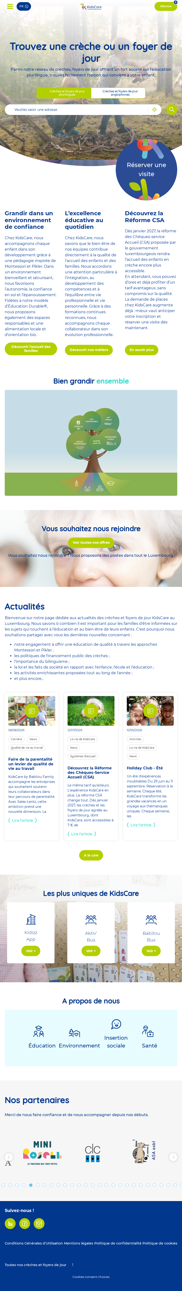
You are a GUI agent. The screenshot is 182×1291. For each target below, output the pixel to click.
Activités (135, 739)
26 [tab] (168, 1185)
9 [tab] (51, 1185)
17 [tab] (106, 1185)
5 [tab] (24, 1185)
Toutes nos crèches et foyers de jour (35, 1265)
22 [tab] (140, 1185)
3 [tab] (10, 1185)
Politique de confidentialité (117, 1243)
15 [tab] (92, 1185)
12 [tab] (72, 1185)
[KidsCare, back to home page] (91, 6)
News (33, 739)
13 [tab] (79, 1185)
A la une (91, 855)
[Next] (173, 1157)
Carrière (16, 739)
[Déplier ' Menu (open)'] (10, 6)
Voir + (31, 951)
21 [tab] (134, 1185)
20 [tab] (127, 1185)
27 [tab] (175, 1185)
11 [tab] (65, 1185)
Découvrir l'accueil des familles (30, 349)
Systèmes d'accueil (83, 756)
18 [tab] (113, 1185)
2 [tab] (3, 1185)
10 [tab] (58, 1185)
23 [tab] (147, 1185)
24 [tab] (154, 1185)
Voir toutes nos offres (91, 542)
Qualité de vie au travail (27, 747)
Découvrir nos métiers (89, 350)
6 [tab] (30, 1185)
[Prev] (9, 1157)
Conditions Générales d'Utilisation (34, 1243)
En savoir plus (142, 350)
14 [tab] (85, 1185)
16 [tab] (99, 1185)
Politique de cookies (159, 1243)
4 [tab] (17, 1185)
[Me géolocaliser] (152, 109)
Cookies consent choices (91, 1277)
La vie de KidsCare (82, 739)
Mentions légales (78, 1243)
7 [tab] (37, 1185)
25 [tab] (161, 1185)
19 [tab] (120, 1185)
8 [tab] (44, 1185)
